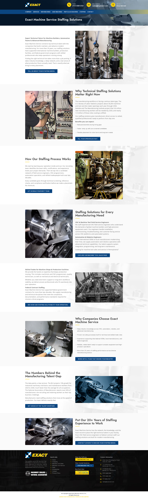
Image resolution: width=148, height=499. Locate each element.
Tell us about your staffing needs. (41, 71)
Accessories (55, 469)
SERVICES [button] (36, 12)
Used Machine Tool (83, 465)
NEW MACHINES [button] (45, 12)
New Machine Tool (83, 459)
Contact (54, 471)
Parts (53, 467)
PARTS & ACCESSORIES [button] (71, 12)
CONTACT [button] (90, 12)
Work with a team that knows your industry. (95, 359)
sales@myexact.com (108, 481)
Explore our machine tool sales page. (92, 255)
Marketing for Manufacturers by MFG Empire (74, 496)
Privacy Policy (56, 473)
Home (54, 460)
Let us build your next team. (39, 191)
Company (55, 461)
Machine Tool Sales (57, 463)
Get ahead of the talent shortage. (41, 406)
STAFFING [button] (83, 12)
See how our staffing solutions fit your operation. (48, 305)
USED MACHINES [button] (57, 12)
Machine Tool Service (58, 465)
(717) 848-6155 (107, 473)
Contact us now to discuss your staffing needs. (97, 443)
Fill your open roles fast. (88, 139)
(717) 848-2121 (107, 476)
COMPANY (28, 12)
